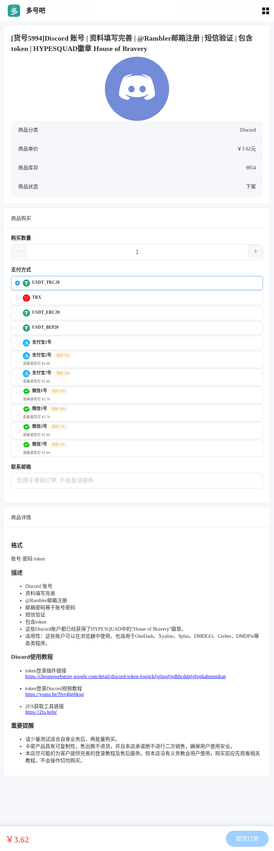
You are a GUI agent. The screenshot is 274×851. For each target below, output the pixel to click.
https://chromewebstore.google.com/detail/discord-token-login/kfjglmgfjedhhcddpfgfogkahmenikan (125, 676)
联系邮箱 (21, 467)
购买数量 (21, 238)
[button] (18, 251)
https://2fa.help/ (41, 712)
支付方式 (21, 269)
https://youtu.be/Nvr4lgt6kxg (54, 694)
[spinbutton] (137, 252)
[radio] (137, 283)
